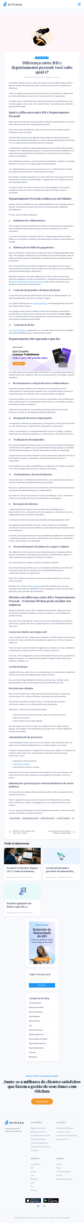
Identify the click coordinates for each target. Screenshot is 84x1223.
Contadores (35, 1164)
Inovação (32, 1052)
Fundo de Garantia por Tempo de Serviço (27, 282)
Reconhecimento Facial (40, 1135)
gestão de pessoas (47, 818)
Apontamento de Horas (40, 1147)
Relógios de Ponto (38, 1132)
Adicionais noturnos (21, 764)
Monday (34, 1179)
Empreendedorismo (36, 1048)
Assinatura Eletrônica (39, 1143)
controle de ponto (40, 303)
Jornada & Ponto (35, 1003)
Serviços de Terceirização (67, 1135)
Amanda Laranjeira (12, 877)
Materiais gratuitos (64, 1179)
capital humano (15, 818)
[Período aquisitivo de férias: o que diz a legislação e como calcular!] (22, 891)
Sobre (59, 1164)
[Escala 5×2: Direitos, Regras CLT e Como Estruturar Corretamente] (22, 856)
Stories (59, 1175)
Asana (33, 1172)
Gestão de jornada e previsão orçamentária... (60, 869)
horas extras (35, 586)
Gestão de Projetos (36, 1007)
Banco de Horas (34, 1021)
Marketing (33, 1057)
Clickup (34, 1190)
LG (32, 1186)
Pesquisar (42, 985)
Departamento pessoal (37, 1043)
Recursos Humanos (42, 57)
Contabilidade (34, 1016)
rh (73, 818)
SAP (32, 1183)
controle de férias (18, 330)
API (32, 1168)
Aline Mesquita (28, 77)
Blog (58, 1168)
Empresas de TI (63, 1139)
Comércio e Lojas (64, 1132)
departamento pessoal (30, 818)
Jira (32, 1175)
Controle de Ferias (38, 1139)
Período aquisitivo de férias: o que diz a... (19, 905)
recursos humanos (63, 818)
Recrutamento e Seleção (38, 1039)
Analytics (34, 1150)
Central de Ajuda (63, 1172)
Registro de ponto (38, 1128)
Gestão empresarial (36, 1034)
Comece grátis (42, 1101)
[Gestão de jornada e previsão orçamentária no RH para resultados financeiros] (61, 856)
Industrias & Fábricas (65, 1128)
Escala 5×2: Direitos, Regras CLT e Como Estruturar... (22, 869)
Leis (30, 1025)
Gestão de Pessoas (36, 1030)
